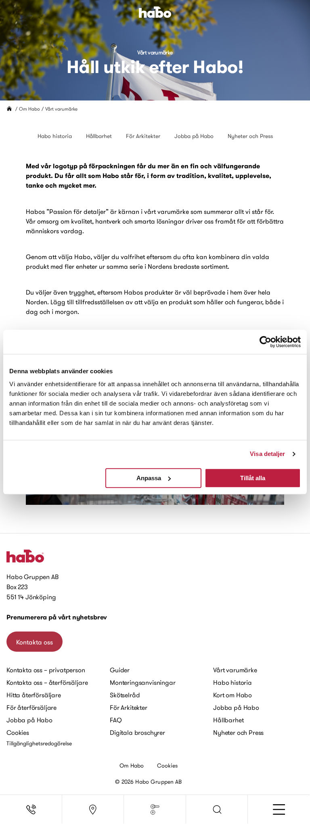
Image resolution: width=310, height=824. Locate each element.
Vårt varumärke (235, 670)
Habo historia (55, 136)
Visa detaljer (267, 453)
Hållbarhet (99, 136)
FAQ (116, 720)
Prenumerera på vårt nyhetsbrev (56, 617)
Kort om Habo (232, 695)
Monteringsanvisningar (143, 682)
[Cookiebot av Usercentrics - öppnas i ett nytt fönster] (265, 342)
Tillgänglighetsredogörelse (39, 743)
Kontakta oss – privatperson (45, 670)
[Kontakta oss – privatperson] (31, 809)
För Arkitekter (143, 136)
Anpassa (148, 478)
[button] (217, 809)
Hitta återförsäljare (33, 695)
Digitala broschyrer (137, 732)
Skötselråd (125, 695)
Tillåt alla (252, 478)
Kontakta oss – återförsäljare (47, 682)
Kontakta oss (34, 642)
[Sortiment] (155, 809)
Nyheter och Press (250, 136)
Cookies (17, 732)
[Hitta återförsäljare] (93, 809)
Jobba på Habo (194, 136)
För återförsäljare (31, 707)
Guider (120, 670)
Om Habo (29, 109)
